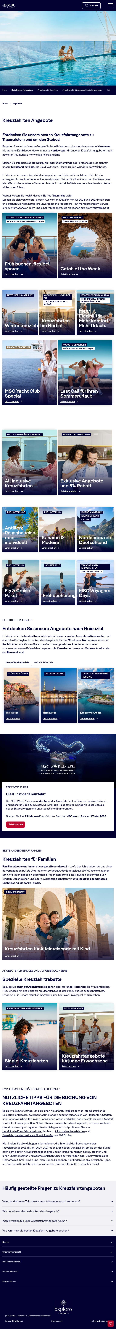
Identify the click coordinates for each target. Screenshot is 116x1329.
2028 (58, 1147)
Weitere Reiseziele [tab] (43, 662)
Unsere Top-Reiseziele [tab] (17, 662)
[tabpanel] (58, 696)
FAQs (110, 90)
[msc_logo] (8, 5)
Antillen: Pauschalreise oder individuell (20, 535)
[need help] (111, 1324)
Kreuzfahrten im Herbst (56, 323)
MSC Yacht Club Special (22, 394)
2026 (39, 1147)
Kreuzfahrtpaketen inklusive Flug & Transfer (27, 1135)
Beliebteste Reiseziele (22, 90)
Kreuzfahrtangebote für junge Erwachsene (85, 1059)
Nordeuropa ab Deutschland (95, 540)
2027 (46, 1147)
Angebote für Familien (48, 90)
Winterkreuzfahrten (26, 325)
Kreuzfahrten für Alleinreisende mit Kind (47, 949)
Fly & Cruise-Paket (18, 593)
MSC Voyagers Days (94, 593)
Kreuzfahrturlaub (61, 1111)
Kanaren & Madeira (53, 540)
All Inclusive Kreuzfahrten (19, 483)
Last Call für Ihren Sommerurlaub (79, 394)
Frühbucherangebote (66, 595)
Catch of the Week (80, 269)
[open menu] (111, 5)
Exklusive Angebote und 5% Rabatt (81, 483)
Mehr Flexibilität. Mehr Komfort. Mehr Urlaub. (94, 318)
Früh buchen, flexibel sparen (27, 266)
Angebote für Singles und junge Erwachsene (83, 90)
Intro (4, 90)
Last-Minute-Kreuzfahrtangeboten (22, 1131)
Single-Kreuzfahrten (26, 1061)
